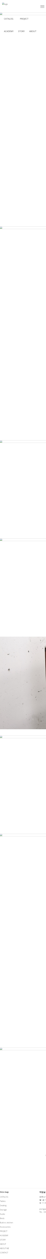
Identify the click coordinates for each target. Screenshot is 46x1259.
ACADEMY (4, 1235)
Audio (2, 1214)
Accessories (5, 1227)
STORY (3, 1239)
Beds (2, 1218)
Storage (3, 1209)
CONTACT (4, 1252)
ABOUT (3, 1244)
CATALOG (4, 1197)
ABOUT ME (4, 1248)
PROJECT (3, 1231)
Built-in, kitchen (6, 1222)
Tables (3, 1201)
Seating (3, 1205)
